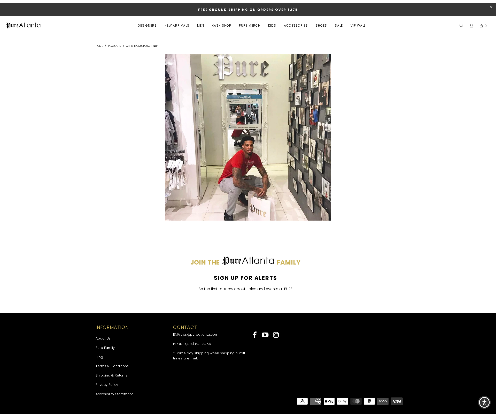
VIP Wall (358, 25)
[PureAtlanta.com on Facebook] (255, 335)
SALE (339, 25)
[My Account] (471, 25)
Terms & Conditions (112, 366)
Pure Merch (249, 25)
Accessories (296, 25)
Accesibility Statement (114, 394)
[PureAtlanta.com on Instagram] (276, 335)
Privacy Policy (107, 384)
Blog (99, 357)
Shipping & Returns (111, 375)
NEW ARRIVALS (177, 25)
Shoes (321, 25)
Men (200, 25)
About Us (103, 338)
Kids (272, 25)
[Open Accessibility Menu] (484, 402)
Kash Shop (221, 25)
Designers (147, 25)
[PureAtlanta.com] (23, 26)
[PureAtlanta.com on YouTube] (265, 335)
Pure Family (105, 347)
